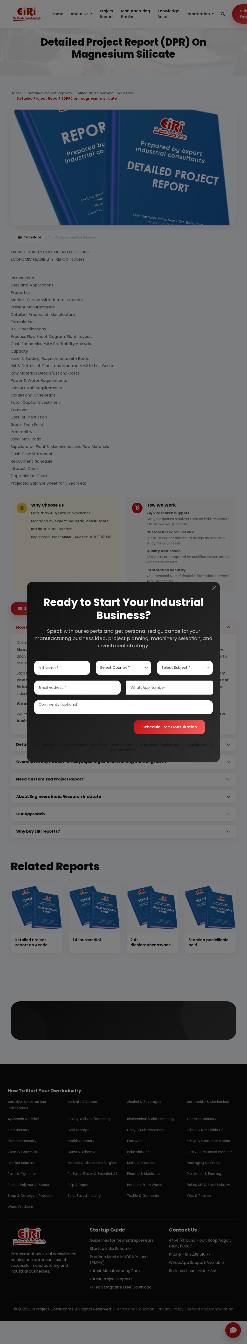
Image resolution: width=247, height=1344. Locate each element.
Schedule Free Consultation (169, 727)
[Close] (214, 588)
